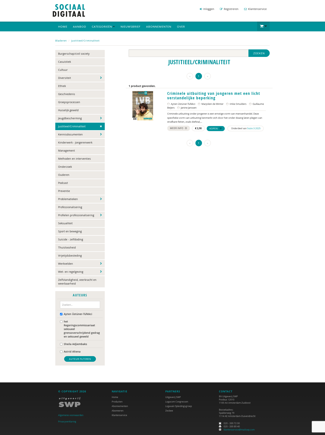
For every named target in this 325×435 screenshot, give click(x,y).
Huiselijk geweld (68, 110)
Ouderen (63, 175)
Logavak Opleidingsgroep (178, 406)
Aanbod (79, 26)
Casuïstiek (64, 61)
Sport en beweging (70, 231)
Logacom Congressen (176, 401)
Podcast (63, 183)
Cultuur (63, 70)
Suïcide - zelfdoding (70, 239)
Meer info (177, 128)
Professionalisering (70, 207)
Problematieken (68, 199)
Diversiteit (64, 78)
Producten (117, 401)
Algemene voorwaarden (70, 415)
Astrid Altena (72, 351)
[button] (263, 26)
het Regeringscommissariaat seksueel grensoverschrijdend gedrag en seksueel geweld (82, 329)
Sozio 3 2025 (253, 128)
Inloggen (208, 9)
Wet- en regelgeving (70, 271)
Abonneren (117, 410)
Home (62, 26)
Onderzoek (65, 166)
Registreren (230, 9)
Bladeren (61, 40)
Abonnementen (158, 26)
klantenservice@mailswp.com (239, 429)
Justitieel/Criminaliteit (85, 40)
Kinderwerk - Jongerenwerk (75, 142)
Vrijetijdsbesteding (70, 255)
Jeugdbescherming (70, 118)
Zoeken (259, 53)
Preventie (64, 191)
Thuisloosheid (67, 247)
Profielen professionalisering (76, 215)
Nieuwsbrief (130, 26)
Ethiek (62, 86)
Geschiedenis (66, 94)
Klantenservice (257, 9)
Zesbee (169, 410)
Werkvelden (65, 263)
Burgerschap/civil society (74, 53)
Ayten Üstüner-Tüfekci (78, 314)
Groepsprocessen (69, 102)
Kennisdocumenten (70, 134)
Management (66, 150)
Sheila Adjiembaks (75, 344)
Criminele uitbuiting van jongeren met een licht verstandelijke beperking (213, 96)
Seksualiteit (65, 223)
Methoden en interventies (74, 158)
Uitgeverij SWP (173, 397)
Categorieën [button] (102, 26)
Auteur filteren (80, 358)
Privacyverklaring (67, 421)
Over (181, 26)
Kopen (214, 128)
